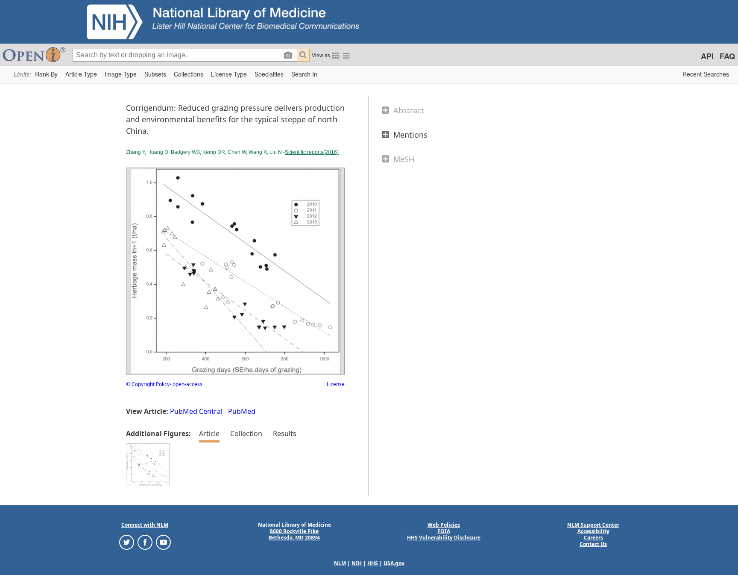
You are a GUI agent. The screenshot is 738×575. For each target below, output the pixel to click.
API (707, 56)
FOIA (443, 531)
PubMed (241, 411)
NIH (356, 563)
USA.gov (394, 563)
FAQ (727, 56)
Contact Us (593, 544)
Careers (593, 537)
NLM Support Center (593, 524)
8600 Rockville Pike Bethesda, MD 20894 (294, 534)
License (336, 384)
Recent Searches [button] (705, 74)
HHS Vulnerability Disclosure (443, 537)
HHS (372, 563)
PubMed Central (196, 411)
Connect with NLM (144, 524)
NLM (340, 563)
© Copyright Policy (148, 384)
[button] (46, 74)
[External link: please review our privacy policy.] (126, 542)
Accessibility (593, 531)
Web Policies (444, 524)
